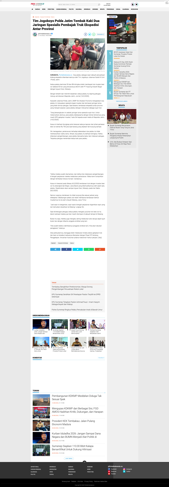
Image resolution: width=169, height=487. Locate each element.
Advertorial (35, 467)
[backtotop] (84, 462)
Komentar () (100, 34)
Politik (71, 9)
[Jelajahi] (167, 3)
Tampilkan (100, 357)
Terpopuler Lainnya (121, 101)
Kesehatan (134, 9)
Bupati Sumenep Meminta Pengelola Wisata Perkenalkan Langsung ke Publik (120, 136)
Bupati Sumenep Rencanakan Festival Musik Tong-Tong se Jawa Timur (122, 128)
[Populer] (136, 4)
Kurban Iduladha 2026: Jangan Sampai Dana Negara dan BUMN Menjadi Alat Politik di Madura (76, 437)
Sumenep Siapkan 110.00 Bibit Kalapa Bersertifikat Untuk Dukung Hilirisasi (72, 448)
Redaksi (73, 481)
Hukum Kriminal (61, 9)
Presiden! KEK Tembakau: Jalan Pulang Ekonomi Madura (73, 423)
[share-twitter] (89, 34)
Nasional (79, 9)
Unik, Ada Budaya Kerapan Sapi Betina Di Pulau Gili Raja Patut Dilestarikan (121, 144)
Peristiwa (51, 9)
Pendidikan (110, 9)
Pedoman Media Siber (100, 481)
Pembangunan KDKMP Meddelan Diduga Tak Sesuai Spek (77, 397)
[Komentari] (100, 249)
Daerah (37, 9)
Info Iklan (80, 481)
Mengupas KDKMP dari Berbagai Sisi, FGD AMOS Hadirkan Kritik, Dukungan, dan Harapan (77, 410)
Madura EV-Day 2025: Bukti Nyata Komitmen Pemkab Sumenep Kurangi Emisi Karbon (123, 65)
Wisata (102, 9)
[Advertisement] (40, 67)
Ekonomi (95, 9)
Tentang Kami (66, 481)
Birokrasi (87, 9)
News (43, 9)
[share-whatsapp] (93, 34)
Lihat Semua (68, 458)
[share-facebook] (85, 34)
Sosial (118, 9)
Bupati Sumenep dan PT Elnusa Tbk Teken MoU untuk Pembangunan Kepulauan (124, 94)
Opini (51, 472)
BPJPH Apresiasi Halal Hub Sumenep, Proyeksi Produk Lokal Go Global (123, 54)
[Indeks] (132, 4)
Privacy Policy (88, 481)
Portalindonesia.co (65, 75)
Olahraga (126, 9)
